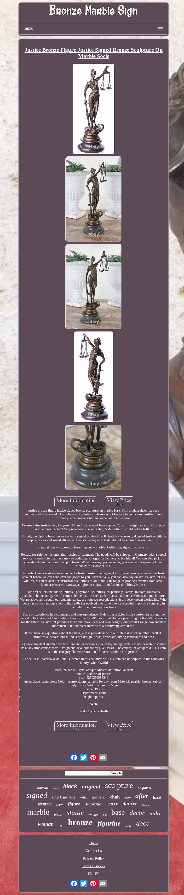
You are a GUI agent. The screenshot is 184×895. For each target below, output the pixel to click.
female (146, 805)
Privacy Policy (93, 858)
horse (55, 788)
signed (36, 795)
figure (74, 803)
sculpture (119, 785)
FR (97, 874)
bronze (80, 822)
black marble (63, 797)
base (118, 812)
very (128, 797)
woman (46, 824)
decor (137, 812)
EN (90, 874)
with (83, 797)
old (105, 814)
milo (155, 813)
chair (115, 796)
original (91, 787)
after (141, 795)
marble (38, 812)
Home (93, 843)
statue (75, 812)
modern (98, 797)
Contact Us (94, 851)
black (70, 786)
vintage (93, 814)
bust (113, 804)
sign (60, 825)
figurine (109, 823)
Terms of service (93, 866)
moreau (42, 788)
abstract (45, 803)
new (59, 804)
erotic (58, 814)
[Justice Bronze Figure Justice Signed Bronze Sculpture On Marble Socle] (94, 109)
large (128, 825)
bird (157, 798)
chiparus (144, 788)
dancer (130, 803)
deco (143, 824)
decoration (94, 804)
